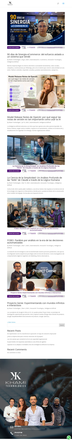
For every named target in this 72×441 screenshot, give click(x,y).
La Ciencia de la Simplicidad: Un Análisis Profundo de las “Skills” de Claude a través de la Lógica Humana (34, 178)
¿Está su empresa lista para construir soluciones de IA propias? (25, 336)
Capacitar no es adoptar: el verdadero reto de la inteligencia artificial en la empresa (30, 344)
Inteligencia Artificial (12, 62)
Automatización (34, 59)
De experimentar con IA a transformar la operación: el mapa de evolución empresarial (31, 334)
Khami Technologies (14, 59)
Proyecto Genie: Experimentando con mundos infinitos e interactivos (35, 304)
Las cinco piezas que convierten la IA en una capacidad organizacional (27, 339)
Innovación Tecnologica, (55, 59)
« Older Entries (11, 322)
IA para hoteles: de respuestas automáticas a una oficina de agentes (26, 342)
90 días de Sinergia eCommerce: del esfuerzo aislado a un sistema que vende (35, 55)
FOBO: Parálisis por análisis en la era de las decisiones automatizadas (35, 241)
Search (62, 325)
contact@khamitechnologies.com (29, 429)
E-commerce (43, 59)
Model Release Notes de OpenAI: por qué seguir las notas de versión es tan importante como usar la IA (34, 118)
